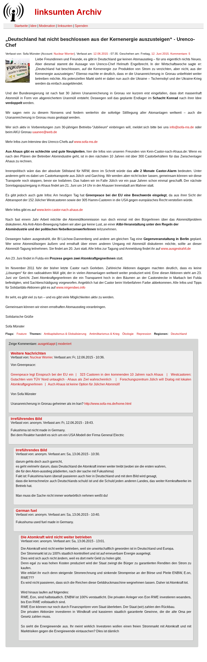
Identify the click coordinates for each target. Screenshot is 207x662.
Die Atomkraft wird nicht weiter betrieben (56, 537)
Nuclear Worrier (64, 53)
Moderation (47, 26)
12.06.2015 (100, 53)
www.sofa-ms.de (86, 141)
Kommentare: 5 (180, 53)
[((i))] (13, 20)
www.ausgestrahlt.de (176, 248)
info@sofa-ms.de (182, 127)
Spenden (81, 26)
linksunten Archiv (68, 11)
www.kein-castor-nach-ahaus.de (60, 209)
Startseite (21, 26)
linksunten (65, 26)
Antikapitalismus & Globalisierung (65, 333)
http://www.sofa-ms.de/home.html (107, 403)
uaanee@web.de (44, 132)
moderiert (64, 343)
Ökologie (128, 333)
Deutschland (179, 333)
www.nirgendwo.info (70, 287)
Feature (22, 333)
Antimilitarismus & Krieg (104, 333)
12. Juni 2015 (160, 53)
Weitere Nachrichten (28, 353)
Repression (144, 333)
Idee (33, 26)
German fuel (26, 511)
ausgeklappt (46, 343)
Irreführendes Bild (26, 419)
